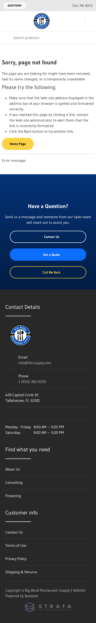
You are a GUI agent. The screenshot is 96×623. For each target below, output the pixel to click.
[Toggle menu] (6, 21)
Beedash (31, 595)
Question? (15, 5)
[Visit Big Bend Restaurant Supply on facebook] (17, 413)
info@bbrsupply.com (34, 362)
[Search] (6, 37)
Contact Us (51, 237)
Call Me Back (82, 5)
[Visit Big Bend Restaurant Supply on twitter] (27, 413)
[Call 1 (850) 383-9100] (58, 5)
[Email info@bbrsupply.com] (48, 5)
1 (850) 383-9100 (32, 381)
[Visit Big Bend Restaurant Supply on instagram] (7, 413)
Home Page (18, 144)
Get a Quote (51, 255)
